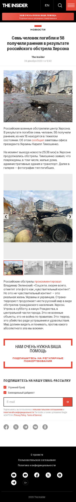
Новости (37, 30)
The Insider (38, 56)
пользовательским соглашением (48, 409)
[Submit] (67, 402)
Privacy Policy (20, 415)
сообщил (38, 140)
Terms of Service (34, 415)
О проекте (37, 454)
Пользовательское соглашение (37, 459)
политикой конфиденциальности (19, 412)
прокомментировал (48, 281)
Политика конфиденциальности (37, 465)
